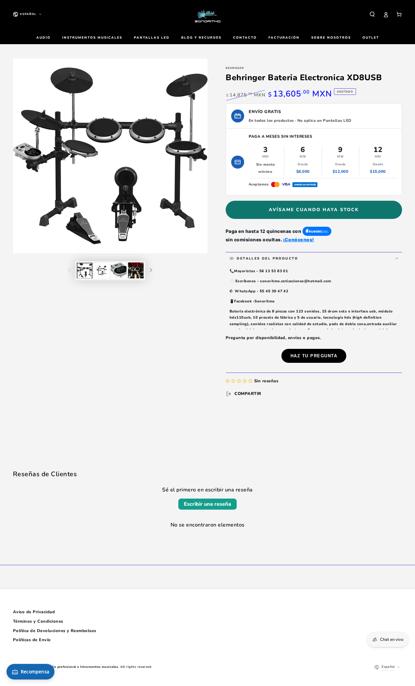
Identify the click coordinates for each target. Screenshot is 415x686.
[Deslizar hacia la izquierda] (69, 270)
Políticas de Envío (32, 640)
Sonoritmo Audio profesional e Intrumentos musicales (73, 667)
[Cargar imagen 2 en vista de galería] (102, 270)
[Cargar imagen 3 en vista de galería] (118, 270)
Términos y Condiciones (38, 621)
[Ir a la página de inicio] (207, 14)
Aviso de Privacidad (34, 612)
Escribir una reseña (207, 504)
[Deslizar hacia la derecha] (151, 270)
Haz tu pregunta (314, 355)
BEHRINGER (235, 68)
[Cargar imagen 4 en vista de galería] (136, 270)
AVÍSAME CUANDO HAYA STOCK (314, 210)
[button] (372, 14)
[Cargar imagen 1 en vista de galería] (84, 270)
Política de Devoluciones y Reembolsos (54, 631)
